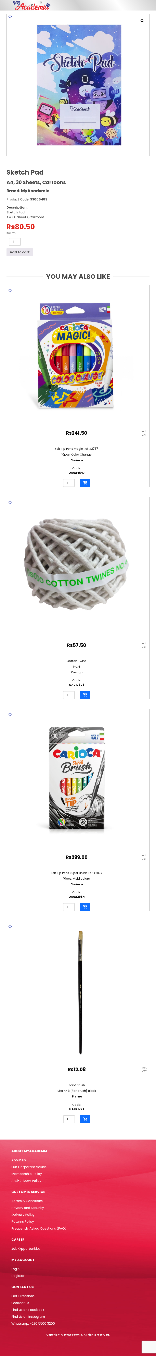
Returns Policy (22, 1221)
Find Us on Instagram (28, 1316)
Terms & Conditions (27, 1201)
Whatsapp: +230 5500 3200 (33, 1323)
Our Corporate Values (29, 1167)
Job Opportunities (25, 1248)
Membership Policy (26, 1174)
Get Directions (23, 1296)
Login (15, 1269)
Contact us (20, 1303)
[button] (142, 20)
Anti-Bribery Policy (26, 1180)
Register (18, 1275)
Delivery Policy (23, 1214)
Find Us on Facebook (27, 1309)
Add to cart (20, 252)
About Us (18, 1160)
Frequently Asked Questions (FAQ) (38, 1228)
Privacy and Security (27, 1207)
